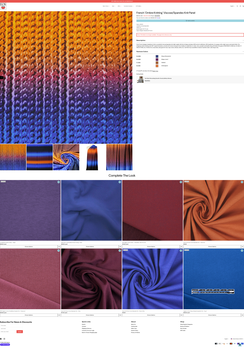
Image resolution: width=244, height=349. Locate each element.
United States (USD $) (238, 339)
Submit (19, 331)
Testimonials (134, 326)
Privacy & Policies (135, 332)
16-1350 (138, 65)
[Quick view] (59, 246)
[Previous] (1, 77)
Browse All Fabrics (184, 326)
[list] (66, 77)
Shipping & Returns (86, 328)
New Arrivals (183, 328)
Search (83, 324)
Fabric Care (155, 71)
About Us (133, 324)
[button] (106, 6)
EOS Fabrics (7, 342)
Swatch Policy (134, 330)
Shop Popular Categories (186, 324)
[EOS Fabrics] (3, 6)
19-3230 (138, 59)
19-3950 (138, 56)
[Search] (237, 6)
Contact (84, 326)
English (232, 6)
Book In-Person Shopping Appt (89, 332)
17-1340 (138, 62)
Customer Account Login (88, 330)
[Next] (130, 77)
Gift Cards (182, 330)
